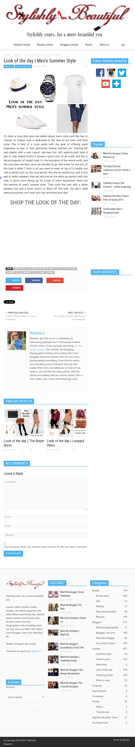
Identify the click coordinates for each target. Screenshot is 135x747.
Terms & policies (121, 739)
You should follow (111, 643)
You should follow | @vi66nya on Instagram (70, 318)
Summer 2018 (13, 272)
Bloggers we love (111, 632)
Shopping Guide (111, 675)
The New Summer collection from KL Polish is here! (117, 170)
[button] (127, 44)
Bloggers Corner (68, 46)
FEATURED (57, 583)
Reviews (111, 616)
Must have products (111, 611)
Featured (109, 685)
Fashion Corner (21, 46)
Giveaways (109, 696)
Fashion (9, 66)
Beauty (109, 590)
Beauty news (111, 595)
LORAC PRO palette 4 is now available (21, 318)
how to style (21, 269)
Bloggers (109, 622)
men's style (55, 269)
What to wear (111, 680)
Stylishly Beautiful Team (109, 717)
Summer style (30, 272)
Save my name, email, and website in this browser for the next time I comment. (45, 546)
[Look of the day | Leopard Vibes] (67, 422)
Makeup (111, 606)
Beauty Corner (44, 46)
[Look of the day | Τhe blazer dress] (24, 422)
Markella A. (37, 333)
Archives (10, 687)
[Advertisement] (46, 253)
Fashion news (111, 659)
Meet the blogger (111, 638)
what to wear (46, 272)
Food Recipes (109, 690)
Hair (111, 601)
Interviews (111, 664)
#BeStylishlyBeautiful (111, 627)
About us (104, 44)
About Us (36, 651)
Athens (111, 706)
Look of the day (23, 66)
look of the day (38, 269)
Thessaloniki (111, 712)
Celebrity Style (111, 653)
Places (87, 46)
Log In (34, 710)
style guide (70, 269)
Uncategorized (109, 722)
